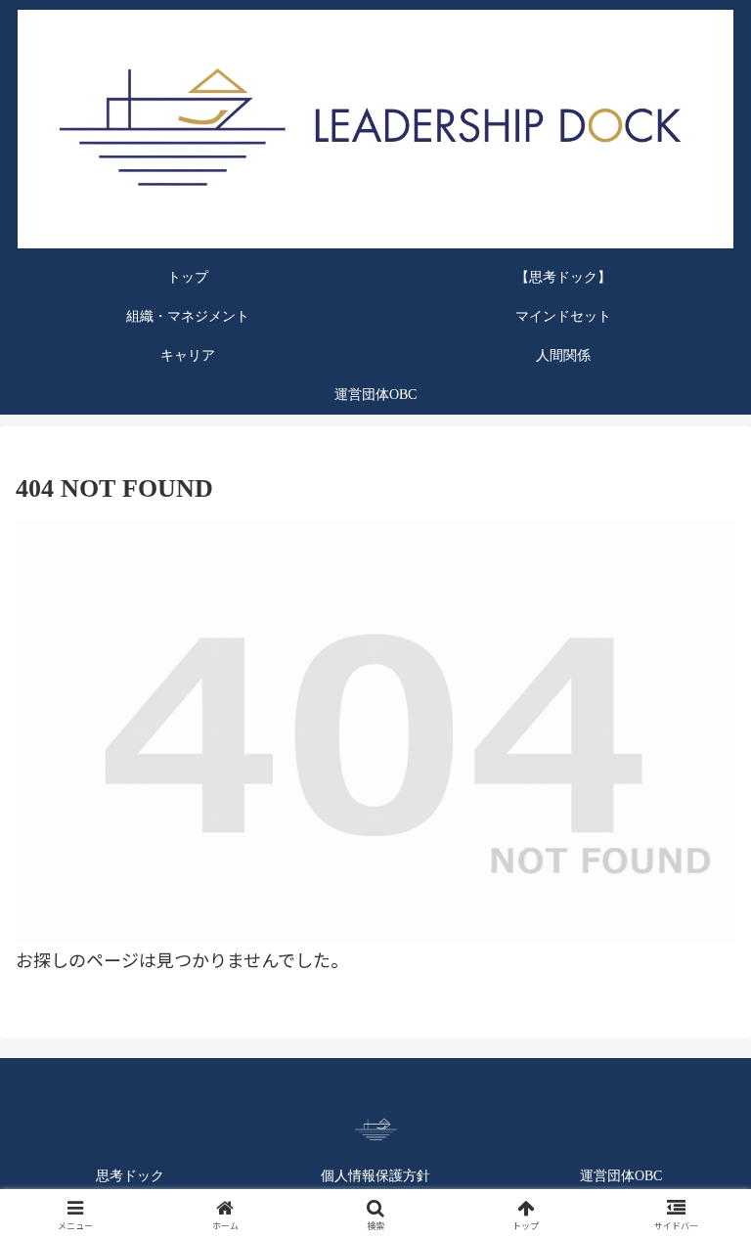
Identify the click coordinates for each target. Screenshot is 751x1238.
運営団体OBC (621, 1176)
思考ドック (130, 1176)
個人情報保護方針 (375, 1176)
